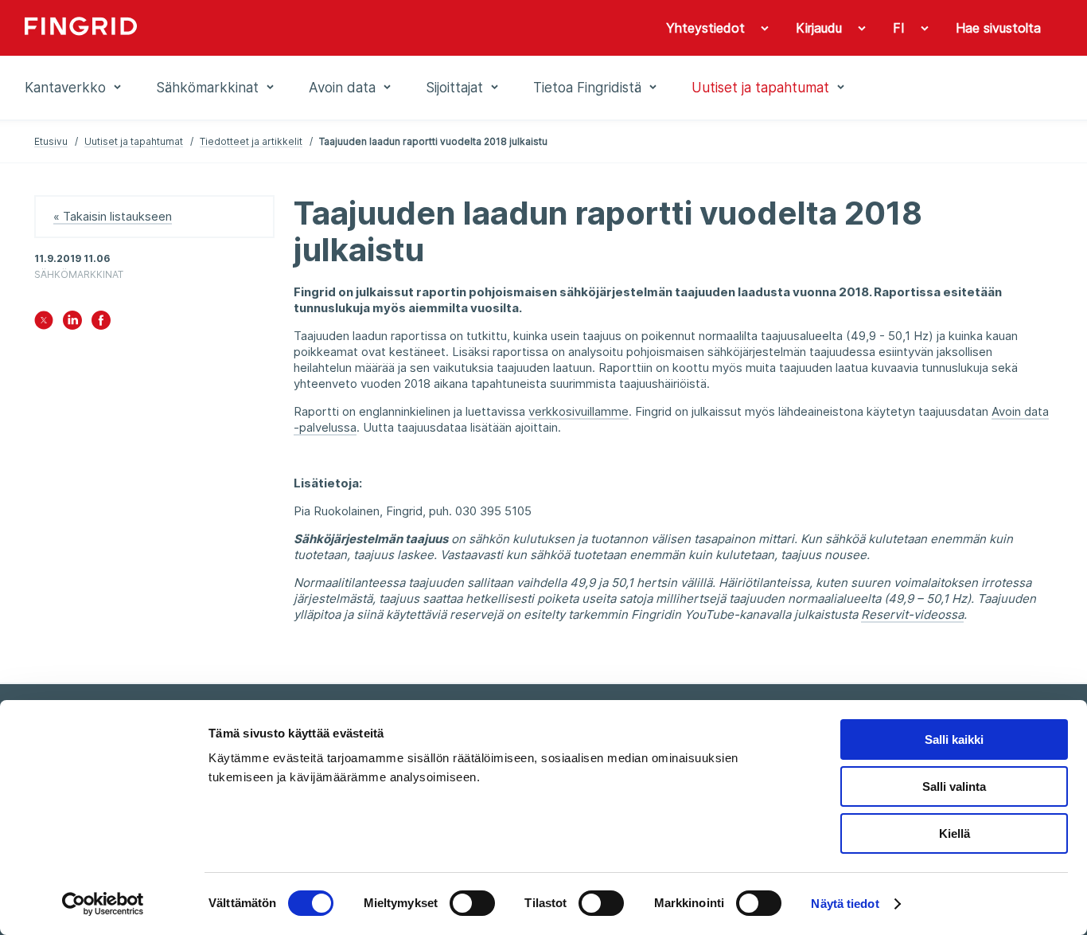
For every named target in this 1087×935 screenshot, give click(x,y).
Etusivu (51, 141)
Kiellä (954, 833)
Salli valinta (954, 786)
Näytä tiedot (845, 903)
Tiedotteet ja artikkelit (251, 141)
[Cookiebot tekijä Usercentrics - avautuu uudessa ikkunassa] (103, 904)
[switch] (472, 903)
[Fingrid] (241, 28)
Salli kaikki (954, 739)
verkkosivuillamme (578, 411)
